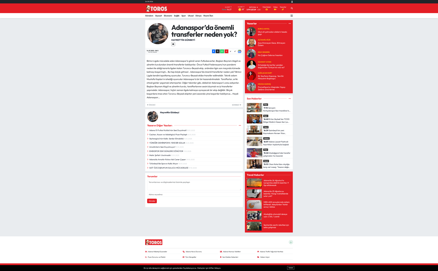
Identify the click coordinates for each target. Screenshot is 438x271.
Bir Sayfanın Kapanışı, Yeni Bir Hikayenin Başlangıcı (271, 77)
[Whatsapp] (291, 242)
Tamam (290, 268)
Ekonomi (168, 15)
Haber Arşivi (265, 257)
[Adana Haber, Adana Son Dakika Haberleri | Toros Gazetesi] (156, 8)
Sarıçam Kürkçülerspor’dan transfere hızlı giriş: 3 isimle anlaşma (277, 109)
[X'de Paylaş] (218, 51)
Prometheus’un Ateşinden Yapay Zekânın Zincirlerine (271, 88)
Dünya (199, 15)
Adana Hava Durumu (194, 251)
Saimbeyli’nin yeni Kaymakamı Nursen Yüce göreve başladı (274, 132)
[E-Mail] (173, 44)
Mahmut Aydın (264, 62)
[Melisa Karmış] (251, 86)
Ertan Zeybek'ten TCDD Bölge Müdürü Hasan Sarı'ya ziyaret (276, 120)
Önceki (152, 105)
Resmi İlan (208, 15)
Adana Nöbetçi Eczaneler (157, 251)
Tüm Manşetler (190, 257)
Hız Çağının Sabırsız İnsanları (270, 55)
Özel (265, 104)
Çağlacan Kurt (265, 73)
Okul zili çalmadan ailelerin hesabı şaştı (272, 33)
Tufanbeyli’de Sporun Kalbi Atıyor (164, 163)
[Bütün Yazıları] (240, 125)
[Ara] (292, 8)
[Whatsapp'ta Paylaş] (222, 51)
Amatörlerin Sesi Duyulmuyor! (162, 147)
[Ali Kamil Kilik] (251, 42)
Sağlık (177, 15)
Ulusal (191, 15)
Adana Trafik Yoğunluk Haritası (271, 251)
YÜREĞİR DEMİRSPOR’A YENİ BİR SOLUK (167, 143)
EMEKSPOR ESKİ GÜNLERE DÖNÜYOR (166, 151)
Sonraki (236, 105)
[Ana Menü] (292, 15)
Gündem (149, 15)
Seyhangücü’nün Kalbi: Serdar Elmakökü (166, 138)
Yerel (266, 127)
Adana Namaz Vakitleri (232, 251)
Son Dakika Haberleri (230, 257)
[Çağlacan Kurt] (251, 75)
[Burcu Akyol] (251, 31)
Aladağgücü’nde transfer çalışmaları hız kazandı (276, 154)
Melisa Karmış (264, 84)
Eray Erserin (264, 52)
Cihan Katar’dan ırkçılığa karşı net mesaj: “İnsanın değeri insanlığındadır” (276, 166)
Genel (266, 161)
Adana (266, 138)
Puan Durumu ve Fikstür (157, 257)
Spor (183, 15)
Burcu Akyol (264, 29)
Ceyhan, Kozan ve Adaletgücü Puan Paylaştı (168, 134)
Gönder (152, 201)
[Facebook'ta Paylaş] (213, 51)
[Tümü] (290, 23)
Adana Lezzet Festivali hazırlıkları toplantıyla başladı (276, 143)
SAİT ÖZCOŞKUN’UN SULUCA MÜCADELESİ (169, 168)
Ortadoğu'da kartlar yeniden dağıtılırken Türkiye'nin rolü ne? (271, 66)
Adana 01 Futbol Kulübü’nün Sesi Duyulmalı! (168, 130)
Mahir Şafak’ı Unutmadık (160, 155)
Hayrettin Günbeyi (183, 40)
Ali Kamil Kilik (264, 40)
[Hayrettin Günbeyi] (157, 33)
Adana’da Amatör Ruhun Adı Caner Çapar (167, 159)
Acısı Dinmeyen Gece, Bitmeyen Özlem (271, 44)
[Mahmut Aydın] (251, 64)
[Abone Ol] (239, 51)
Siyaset (158, 15)
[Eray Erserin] (251, 53)
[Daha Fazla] (226, 51)
